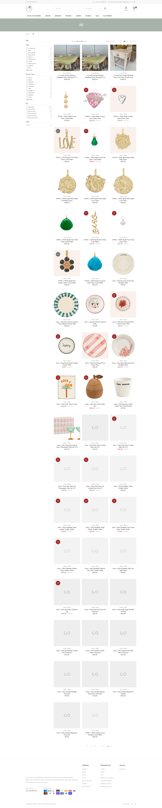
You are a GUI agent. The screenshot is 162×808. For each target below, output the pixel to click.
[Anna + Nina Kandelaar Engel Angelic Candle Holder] (67, 510)
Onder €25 (31, 107)
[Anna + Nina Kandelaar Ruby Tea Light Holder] (123, 551)
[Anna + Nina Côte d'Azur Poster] (67, 386)
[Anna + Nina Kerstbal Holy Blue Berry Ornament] (123, 633)
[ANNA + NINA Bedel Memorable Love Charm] (95, 181)
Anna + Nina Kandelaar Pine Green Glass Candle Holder (123, 528)
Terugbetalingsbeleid (106, 781)
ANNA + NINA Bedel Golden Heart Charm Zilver (123, 117)
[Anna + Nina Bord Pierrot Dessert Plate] (95, 304)
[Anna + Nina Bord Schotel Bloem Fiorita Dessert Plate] (123, 304)
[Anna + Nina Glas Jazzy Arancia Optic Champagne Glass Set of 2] (67, 427)
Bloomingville (31, 53)
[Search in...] (105, 8)
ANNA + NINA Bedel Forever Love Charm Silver (95, 117)
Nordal (30, 61)
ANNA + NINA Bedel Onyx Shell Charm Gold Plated (67, 241)
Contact (103, 769)
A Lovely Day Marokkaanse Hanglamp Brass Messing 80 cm (95, 76)
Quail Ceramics (32, 63)
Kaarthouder (31, 93)
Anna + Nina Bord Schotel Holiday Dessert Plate (67, 364)
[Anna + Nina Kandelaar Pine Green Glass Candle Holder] (123, 510)
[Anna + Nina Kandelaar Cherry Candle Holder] (123, 469)
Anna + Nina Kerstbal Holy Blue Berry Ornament (123, 651)
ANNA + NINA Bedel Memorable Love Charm (95, 199)
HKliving (30, 57)
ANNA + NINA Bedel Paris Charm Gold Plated (95, 241)
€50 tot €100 (32, 111)
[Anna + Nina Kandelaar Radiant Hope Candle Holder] (67, 551)
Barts (29, 50)
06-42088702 (31, 790)
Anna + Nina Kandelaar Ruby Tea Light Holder (123, 569)
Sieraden (84, 769)
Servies (84, 778)
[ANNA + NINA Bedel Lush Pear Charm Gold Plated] (95, 140)
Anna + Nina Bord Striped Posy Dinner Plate (95, 364)
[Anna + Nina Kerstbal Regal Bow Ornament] (67, 715)
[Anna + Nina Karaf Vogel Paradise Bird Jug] (123, 592)
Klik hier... (35, 2)
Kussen (30, 97)
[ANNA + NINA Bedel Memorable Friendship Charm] (67, 181)
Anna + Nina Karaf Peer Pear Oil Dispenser (95, 610)
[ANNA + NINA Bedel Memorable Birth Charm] (123, 140)
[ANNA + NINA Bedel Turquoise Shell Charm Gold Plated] (95, 263)
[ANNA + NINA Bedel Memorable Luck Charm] (123, 181)
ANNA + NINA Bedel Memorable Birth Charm (123, 158)
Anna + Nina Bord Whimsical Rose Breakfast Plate (123, 364)
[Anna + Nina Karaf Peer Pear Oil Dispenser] (95, 592)
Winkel (102, 772)
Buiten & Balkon (86, 786)
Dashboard (122, 769)
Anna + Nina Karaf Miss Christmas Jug (67, 610)
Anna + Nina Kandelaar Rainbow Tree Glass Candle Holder (95, 569)
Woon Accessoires (87, 781)
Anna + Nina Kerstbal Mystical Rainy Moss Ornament (95, 693)
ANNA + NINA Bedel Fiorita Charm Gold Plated (67, 117)
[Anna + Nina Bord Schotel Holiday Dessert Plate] (67, 345)
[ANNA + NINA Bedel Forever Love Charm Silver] (95, 99)
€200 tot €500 (32, 116)
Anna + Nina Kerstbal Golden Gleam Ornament (95, 651)
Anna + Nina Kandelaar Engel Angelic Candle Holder (67, 528)
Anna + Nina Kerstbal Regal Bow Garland (123, 693)
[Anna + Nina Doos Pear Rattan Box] (95, 386)
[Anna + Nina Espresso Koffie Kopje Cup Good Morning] (123, 386)
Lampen (84, 775)
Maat (27, 121)
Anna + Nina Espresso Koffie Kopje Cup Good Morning (123, 405)
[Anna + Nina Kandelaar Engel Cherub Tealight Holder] (95, 510)
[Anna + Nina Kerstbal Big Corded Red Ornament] (67, 633)
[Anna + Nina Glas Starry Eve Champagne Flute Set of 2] (67, 469)
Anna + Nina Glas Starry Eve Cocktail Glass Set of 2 (95, 487)
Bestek (30, 80)
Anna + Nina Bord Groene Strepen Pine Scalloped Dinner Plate (67, 323)
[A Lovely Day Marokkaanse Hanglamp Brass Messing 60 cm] (67, 58)
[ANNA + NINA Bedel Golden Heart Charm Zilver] (123, 99)
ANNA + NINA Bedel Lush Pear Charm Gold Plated (95, 158)
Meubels (84, 783)
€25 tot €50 (31, 109)
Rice (29, 68)
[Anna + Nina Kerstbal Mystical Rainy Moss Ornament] (95, 674)
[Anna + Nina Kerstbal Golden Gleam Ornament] (95, 633)
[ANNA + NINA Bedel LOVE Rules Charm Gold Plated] (67, 140)
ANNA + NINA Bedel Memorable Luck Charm (123, 199)
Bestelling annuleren (106, 783)
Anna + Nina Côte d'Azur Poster (67, 404)
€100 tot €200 (32, 113)
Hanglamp (31, 91)
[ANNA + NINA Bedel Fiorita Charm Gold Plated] (67, 99)
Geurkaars (31, 86)
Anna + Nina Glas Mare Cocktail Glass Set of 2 (95, 446)
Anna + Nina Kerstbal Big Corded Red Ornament (67, 651)
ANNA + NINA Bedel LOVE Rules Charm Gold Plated (67, 158)
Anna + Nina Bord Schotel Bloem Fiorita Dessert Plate (123, 323)
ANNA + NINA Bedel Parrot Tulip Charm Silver (123, 241)
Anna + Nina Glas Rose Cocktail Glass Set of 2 (123, 446)
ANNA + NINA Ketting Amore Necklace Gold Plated (95, 734)
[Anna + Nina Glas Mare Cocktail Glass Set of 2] (95, 427)
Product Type (30, 74)
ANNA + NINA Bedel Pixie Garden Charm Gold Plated (67, 282)
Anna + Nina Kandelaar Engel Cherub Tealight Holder (95, 528)
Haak (29, 88)
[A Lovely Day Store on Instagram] (135, 804)
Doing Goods (31, 55)
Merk (27, 45)
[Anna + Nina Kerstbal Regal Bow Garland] (123, 674)
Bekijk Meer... (29, 70)
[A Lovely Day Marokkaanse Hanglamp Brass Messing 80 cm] (95, 58)
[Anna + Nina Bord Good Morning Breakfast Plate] (123, 263)
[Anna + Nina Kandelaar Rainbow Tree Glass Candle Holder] (95, 551)
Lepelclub (30, 66)
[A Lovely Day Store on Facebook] (132, 804)
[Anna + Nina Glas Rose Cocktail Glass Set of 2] (123, 427)
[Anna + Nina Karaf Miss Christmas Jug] (67, 592)
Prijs (27, 103)
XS (29, 125)
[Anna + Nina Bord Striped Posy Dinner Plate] (95, 345)
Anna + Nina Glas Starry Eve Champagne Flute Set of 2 (67, 487)
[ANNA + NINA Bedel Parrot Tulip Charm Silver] (123, 222)
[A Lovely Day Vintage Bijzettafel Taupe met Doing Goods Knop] (123, 58)
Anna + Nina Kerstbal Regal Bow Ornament (67, 734)
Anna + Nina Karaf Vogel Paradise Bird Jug (123, 610)
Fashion (30, 78)
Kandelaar (30, 95)
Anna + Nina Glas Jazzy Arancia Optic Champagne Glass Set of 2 (66, 446)
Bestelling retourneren (106, 786)
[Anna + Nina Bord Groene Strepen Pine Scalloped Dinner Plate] (67, 304)
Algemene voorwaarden (107, 778)
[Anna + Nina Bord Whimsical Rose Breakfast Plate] (123, 345)
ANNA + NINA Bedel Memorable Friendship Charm (67, 199)
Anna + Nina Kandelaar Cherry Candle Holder (123, 487)
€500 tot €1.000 (33, 118)
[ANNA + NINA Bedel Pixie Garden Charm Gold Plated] (67, 263)
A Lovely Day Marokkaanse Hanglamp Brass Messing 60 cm (67, 76)
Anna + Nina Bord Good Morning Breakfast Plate (123, 282)
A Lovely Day (31, 48)
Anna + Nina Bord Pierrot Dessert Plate (95, 323)
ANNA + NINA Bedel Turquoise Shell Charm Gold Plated (95, 282)
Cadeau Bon (31, 84)
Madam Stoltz (31, 59)
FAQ (102, 775)
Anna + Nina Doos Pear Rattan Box (95, 405)
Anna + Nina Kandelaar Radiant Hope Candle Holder (67, 569)
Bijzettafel (30, 82)
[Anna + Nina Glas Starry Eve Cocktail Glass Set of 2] (95, 469)
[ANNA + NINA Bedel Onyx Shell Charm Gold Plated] (67, 222)
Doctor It (54, 804)
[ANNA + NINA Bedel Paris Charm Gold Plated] (95, 222)
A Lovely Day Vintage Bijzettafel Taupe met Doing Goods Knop (123, 76)
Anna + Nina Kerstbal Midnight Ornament (66, 693)
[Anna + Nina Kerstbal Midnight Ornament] (67, 674)
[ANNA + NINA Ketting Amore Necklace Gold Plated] (95, 715)
